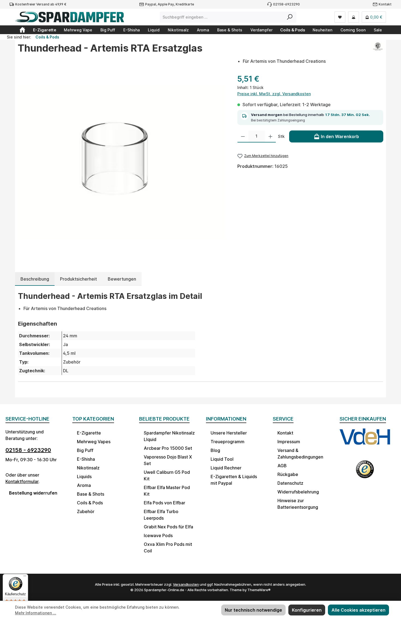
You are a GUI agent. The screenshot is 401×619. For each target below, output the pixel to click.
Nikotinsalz (88, 468)
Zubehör (85, 511)
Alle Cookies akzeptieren (358, 610)
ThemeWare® (259, 590)
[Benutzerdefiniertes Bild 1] (365, 441)
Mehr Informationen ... (35, 613)
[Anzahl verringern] (243, 136)
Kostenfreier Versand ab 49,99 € (40, 4)
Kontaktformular (21, 481)
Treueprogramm (227, 441)
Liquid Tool (222, 459)
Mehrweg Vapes (93, 441)
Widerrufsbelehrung (298, 492)
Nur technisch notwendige (253, 610)
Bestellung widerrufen (33, 493)
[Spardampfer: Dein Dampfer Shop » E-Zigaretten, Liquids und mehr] (22, 29)
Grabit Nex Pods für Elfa (168, 526)
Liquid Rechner (226, 468)
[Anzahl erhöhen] (270, 136)
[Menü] (25, 577)
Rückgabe (287, 474)
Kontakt (385, 4)
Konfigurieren (307, 610)
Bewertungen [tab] (122, 279)
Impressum (288, 441)
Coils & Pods (90, 502)
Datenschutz (290, 483)
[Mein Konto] (353, 17)
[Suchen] (289, 17)
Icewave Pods (158, 535)
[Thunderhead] (377, 50)
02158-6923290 (286, 4)
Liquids (84, 476)
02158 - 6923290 (28, 450)
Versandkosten (186, 584)
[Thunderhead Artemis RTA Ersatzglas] (122, 162)
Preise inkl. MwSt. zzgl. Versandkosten (274, 93)
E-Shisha (86, 459)
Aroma (84, 485)
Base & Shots (90, 494)
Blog (215, 450)
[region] (122, 162)
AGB (282, 465)
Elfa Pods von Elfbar (164, 502)
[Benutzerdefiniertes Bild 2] (365, 472)
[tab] (35, 279)
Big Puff (85, 450)
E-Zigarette (89, 433)
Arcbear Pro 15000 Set (168, 448)
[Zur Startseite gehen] (69, 17)
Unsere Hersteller (229, 433)
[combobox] (222, 17)
